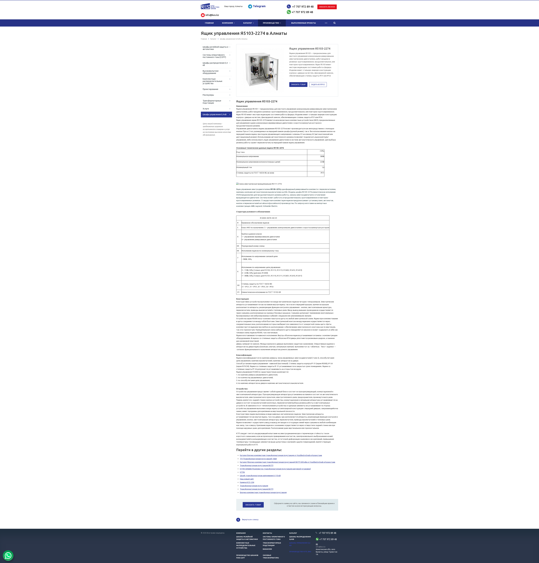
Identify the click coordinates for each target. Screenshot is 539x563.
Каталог (248, 23)
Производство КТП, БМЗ (300, 551)
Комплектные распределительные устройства (212, 81)
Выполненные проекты (303, 23)
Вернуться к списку (250, 519)
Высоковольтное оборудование (211, 72)
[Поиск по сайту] (334, 23)
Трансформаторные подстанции (212, 102)
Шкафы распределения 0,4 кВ (215, 64)
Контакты (267, 533)
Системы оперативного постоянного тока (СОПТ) (214, 56)
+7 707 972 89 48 (303, 6)
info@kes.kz (321, 547)
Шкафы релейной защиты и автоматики (215, 48)
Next (280, 70)
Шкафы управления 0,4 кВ (215, 114)
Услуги (206, 109)
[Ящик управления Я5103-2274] (262, 70)
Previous (244, 70)
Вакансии (267, 549)
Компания (228, 23)
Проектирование (210, 89)
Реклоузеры (208, 95)
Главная (209, 23)
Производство (271, 23)
